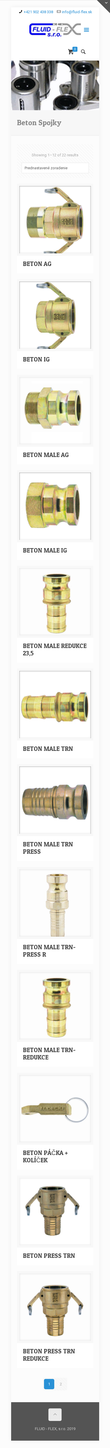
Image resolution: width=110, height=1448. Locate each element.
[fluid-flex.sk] (55, 31)
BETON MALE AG (46, 454)
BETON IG (36, 359)
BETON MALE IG (45, 550)
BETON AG (37, 263)
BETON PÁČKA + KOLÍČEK (45, 1156)
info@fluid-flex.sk (77, 12)
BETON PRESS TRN (49, 1255)
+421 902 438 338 (38, 12)
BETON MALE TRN (48, 748)
